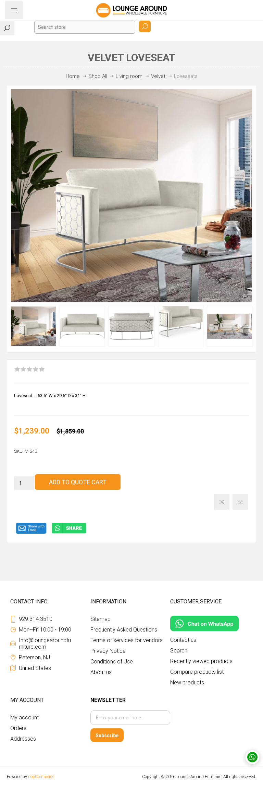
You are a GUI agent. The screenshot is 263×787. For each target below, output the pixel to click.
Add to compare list (221, 502)
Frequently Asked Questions (123, 629)
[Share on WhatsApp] (69, 532)
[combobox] (84, 27)
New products (187, 682)
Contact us (183, 640)
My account (24, 717)
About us (101, 672)
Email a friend (240, 502)
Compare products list (197, 672)
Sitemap (100, 619)
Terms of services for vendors (126, 640)
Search (145, 26)
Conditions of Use (111, 661)
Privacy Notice (108, 651)
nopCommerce (41, 776)
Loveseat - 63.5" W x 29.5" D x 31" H (50, 395)
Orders (18, 728)
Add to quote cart (78, 482)
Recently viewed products (201, 661)
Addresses (23, 739)
